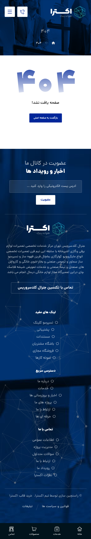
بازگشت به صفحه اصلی (45, 118)
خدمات (43, 388)
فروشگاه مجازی (43, 351)
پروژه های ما (43, 402)
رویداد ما (43, 468)
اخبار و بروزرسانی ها (43, 395)
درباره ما (43, 381)
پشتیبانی (43, 330)
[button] (10, 12)
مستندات (43, 337)
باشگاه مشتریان (43, 344)
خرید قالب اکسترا (21, 495)
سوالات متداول (43, 454)
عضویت (46, 199)
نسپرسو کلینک (43, 323)
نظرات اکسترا (43, 475)
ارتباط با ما (43, 409)
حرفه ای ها (43, 417)
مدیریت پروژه (43, 447)
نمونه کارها (43, 358)
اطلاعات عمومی (43, 440)
